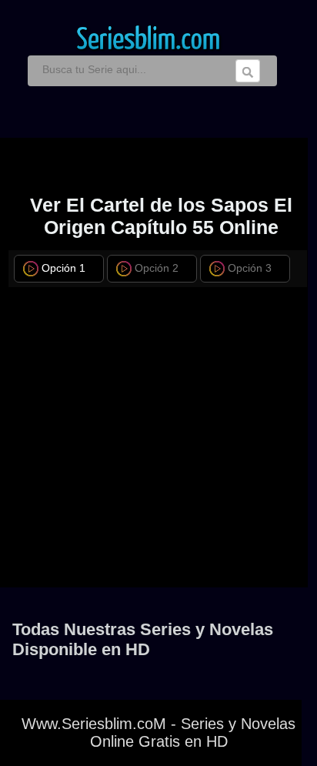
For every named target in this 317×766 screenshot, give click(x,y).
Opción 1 (63, 268)
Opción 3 (250, 268)
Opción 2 (157, 268)
